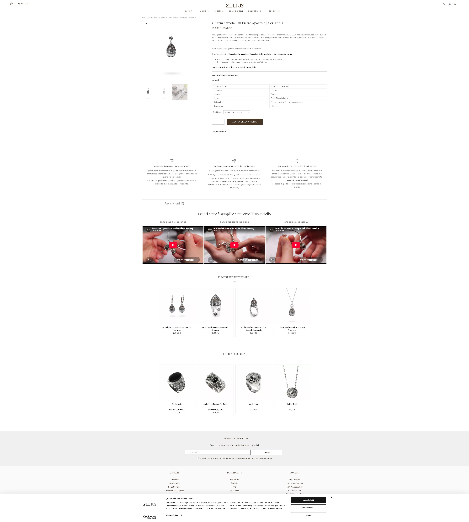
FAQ (234, 487)
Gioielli (219, 11)
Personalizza (307, 508)
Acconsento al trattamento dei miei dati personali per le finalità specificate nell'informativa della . (236, 458)
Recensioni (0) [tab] (174, 203)
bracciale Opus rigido (238, 54)
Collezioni (254, 11)
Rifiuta (308, 516)
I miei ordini (174, 483)
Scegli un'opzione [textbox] (234, 112)
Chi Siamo (274, 11)
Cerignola (221, 132)
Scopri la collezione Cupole (225, 75)
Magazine (234, 479)
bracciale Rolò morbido (260, 54)
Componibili (236, 11)
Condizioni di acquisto (174, 491)
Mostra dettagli (172, 515)
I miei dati (174, 479)
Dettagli (217, 112)
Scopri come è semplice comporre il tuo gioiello (234, 67)
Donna (188, 11)
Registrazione (174, 487)
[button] (146, 24)
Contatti (234, 483)
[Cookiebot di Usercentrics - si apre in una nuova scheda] (149, 517)
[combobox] (236, 112)
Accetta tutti (308, 500)
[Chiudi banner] (331, 497)
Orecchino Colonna (283, 54)
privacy (269, 458)
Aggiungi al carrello (244, 122)
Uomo (203, 11)
